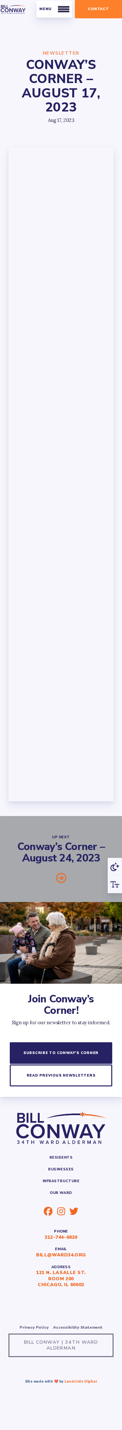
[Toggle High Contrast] (115, 867)
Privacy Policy (34, 1327)
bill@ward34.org (61, 1255)
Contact (98, 9)
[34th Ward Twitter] (73, 1211)
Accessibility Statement (77, 1327)
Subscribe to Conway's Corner (61, 1052)
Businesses (61, 1169)
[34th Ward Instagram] (61, 1211)
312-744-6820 (61, 1237)
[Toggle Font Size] (115, 884)
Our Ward (61, 1192)
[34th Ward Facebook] (48, 1211)
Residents (61, 1157)
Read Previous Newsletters (61, 1075)
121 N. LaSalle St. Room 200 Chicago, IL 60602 (61, 1278)
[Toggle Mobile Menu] (54, 9)
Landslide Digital (80, 1381)
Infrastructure (61, 1181)
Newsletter (61, 53)
